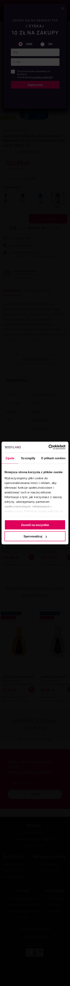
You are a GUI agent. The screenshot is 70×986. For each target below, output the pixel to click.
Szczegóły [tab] (28, 458)
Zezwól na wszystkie (35, 524)
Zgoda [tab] (9, 458)
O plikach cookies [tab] (53, 458)
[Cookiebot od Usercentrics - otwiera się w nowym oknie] (49, 447)
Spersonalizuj (33, 536)
